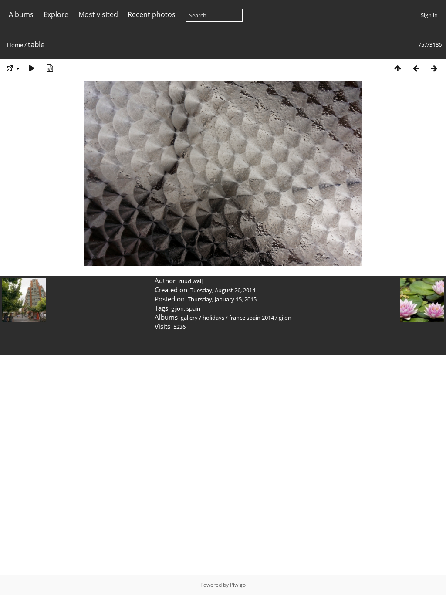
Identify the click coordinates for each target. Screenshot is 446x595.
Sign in (429, 15)
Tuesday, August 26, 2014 (222, 290)
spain (193, 308)
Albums (21, 14)
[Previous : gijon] (416, 68)
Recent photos (152, 14)
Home (15, 45)
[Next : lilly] (434, 68)
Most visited (98, 14)
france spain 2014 (251, 317)
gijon (177, 308)
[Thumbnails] (398, 68)
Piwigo (238, 584)
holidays (213, 317)
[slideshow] (31, 68)
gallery (189, 317)
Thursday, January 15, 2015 (222, 299)
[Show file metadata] (50, 68)
